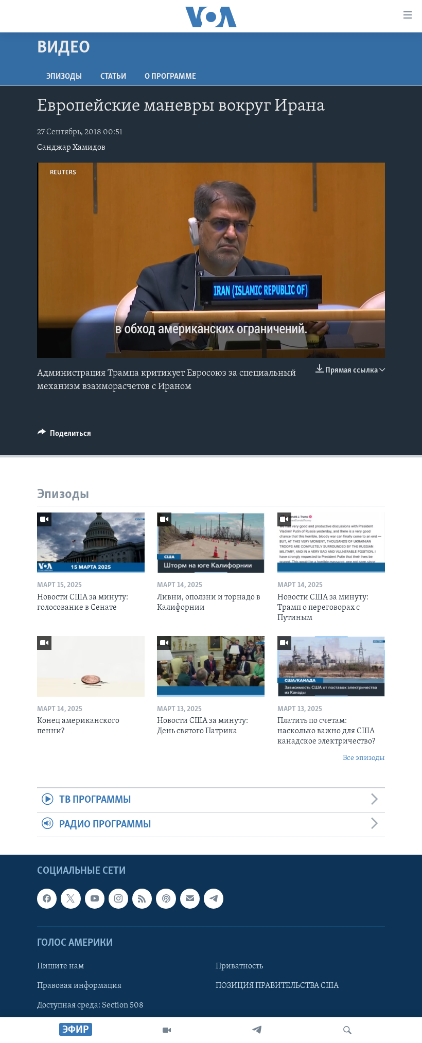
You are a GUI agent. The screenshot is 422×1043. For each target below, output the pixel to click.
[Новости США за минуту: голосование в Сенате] (91, 542)
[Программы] (166, 1030)
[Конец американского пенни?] (91, 666)
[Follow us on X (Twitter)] (70, 898)
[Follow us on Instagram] (118, 898)
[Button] (64, 436)
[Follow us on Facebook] (47, 898)
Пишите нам (60, 966)
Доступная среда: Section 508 (90, 1005)
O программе (170, 77)
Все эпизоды (364, 758)
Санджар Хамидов (71, 148)
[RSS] (142, 898)
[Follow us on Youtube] (94, 898)
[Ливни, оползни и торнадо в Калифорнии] (211, 542)
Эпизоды (64, 77)
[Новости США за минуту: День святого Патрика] (211, 666)
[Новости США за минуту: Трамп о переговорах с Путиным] (331, 542)
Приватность (239, 966)
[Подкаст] (165, 898)
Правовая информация (79, 986)
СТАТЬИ (113, 77)
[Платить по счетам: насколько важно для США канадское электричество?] (331, 666)
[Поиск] (347, 1030)
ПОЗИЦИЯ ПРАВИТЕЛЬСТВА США (277, 986)
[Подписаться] (190, 898)
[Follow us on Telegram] (213, 898)
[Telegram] (257, 1030)
